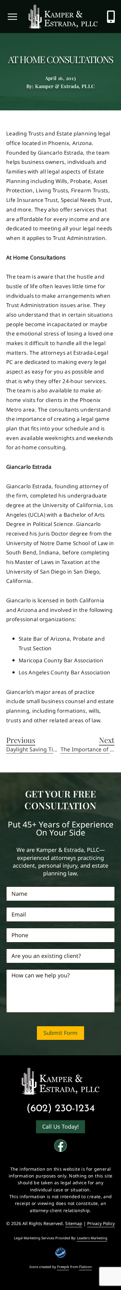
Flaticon (85, 1267)
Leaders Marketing (92, 1238)
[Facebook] (60, 1145)
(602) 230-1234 (60, 1109)
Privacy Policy (101, 1223)
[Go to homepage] (60, 1081)
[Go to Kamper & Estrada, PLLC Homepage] (63, 16)
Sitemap (73, 1223)
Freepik (63, 1267)
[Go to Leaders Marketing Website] (60, 1252)
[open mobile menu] (12, 17)
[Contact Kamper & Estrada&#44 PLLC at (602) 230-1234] (111, 17)
